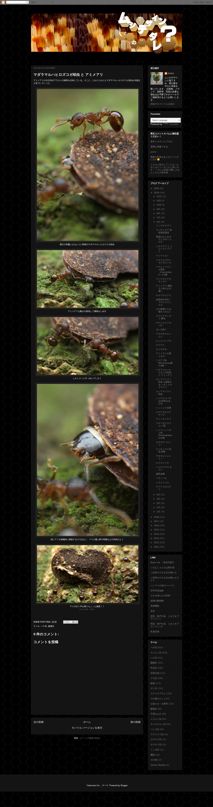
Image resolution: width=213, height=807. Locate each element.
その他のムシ (157, 698)
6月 (159, 222)
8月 (159, 213)
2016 (157, 525)
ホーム (87, 722)
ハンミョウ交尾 (163, 408)
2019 (157, 192)
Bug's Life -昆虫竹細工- (162, 562)
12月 (159, 196)
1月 (159, 511)
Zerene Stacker (158, 765)
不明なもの (155, 714)
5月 (159, 494)
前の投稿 (135, 722)
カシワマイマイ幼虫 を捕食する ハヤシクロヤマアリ (164, 383)
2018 (157, 517)
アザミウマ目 (157, 734)
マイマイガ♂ (162, 255)
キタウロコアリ (163, 295)
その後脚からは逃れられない (163, 310)
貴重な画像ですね (159, 146)
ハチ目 (44, 626)
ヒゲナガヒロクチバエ (163, 413)
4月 (159, 499)
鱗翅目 (51, 626)
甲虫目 (153, 668)
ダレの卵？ (161, 329)
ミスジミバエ (162, 482)
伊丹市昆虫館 (157, 590)
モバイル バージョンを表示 (87, 727)
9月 (159, 209)
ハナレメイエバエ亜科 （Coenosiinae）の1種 (164, 271)
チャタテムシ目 (158, 724)
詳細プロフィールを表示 (162, 104)
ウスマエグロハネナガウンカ (163, 261)
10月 (159, 205)
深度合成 (154, 673)
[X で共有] (70, 622)
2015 (157, 529)
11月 (159, 200)
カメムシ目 (155, 652)
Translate (173, 124)
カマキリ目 (155, 744)
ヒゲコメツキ (162, 463)
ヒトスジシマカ (163, 341)
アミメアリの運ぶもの (163, 354)
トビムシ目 (155, 719)
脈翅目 (153, 709)
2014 (157, 534)
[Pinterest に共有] (76, 622)
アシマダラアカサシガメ (163, 280)
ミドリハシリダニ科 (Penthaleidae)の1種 (164, 434)
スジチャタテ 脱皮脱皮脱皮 (164, 231)
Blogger (124, 785)
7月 (159, 217)
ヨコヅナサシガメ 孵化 (163, 317)
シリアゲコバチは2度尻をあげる (163, 401)
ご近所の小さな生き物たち (163, 572)
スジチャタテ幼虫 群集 (163, 450)
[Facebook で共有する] (73, 622)
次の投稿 (39, 722)
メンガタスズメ (163, 225)
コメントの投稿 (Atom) (89, 738)
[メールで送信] (64, 622)
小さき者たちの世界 (160, 595)
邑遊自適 (154, 631)
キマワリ (160, 345)
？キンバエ (161, 478)
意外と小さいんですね (161, 141)
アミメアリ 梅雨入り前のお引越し (164, 288)
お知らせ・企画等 (159, 703)
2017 (157, 521)
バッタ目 (154, 729)
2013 (157, 538)
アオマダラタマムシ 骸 (163, 424)
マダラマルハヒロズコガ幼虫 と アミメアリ (164, 372)
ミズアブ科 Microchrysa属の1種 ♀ (164, 363)
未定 (152, 611)
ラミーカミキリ (163, 419)
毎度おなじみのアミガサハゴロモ (163, 239)
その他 (153, 760)
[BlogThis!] (67, 622)
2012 (157, 542)
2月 (159, 507)
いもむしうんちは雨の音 (162, 567)
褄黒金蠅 (160, 474)
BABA (171, 73)
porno (153, 152)
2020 (157, 188)
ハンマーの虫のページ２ (162, 585)
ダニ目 (153, 688)
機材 (152, 755)
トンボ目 (154, 749)
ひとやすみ (161, 349)
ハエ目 (153, 657)
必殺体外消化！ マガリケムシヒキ (164, 302)
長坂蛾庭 (154, 606)
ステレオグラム (158, 693)
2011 (156, 547)
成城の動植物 (157, 600)
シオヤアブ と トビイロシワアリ (164, 249)
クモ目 (153, 678)
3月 (159, 503)
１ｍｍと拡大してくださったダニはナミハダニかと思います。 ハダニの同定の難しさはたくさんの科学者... (164, 168)
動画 (152, 683)
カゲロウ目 (155, 739)
